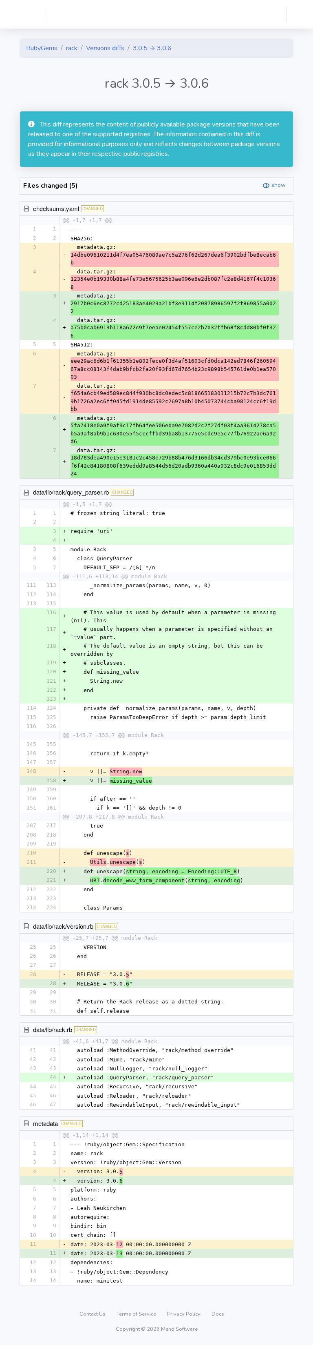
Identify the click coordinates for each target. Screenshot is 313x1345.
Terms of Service (137, 1314)
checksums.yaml (56, 208)
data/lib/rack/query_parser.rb (71, 492)
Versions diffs (105, 48)
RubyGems (41, 48)
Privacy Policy (184, 1314)
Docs (218, 1314)
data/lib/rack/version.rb (63, 926)
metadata (45, 1123)
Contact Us (93, 1314)
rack (71, 48)
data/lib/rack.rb (52, 1029)
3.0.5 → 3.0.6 (152, 48)
